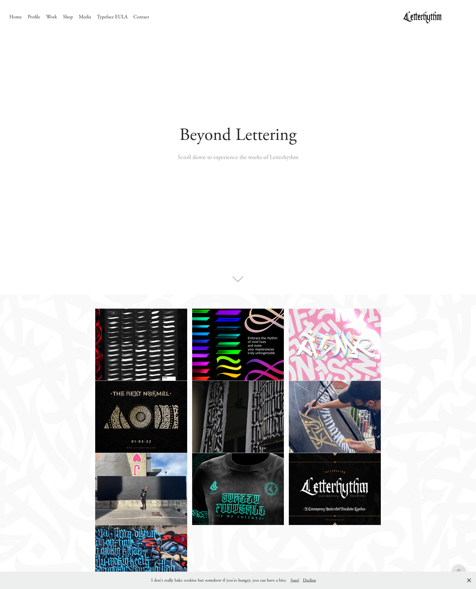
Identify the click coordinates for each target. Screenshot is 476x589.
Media (85, 17)
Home (15, 17)
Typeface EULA (112, 17)
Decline (309, 580)
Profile (34, 17)
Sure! (295, 580)
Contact (141, 17)
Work (51, 17)
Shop (68, 17)
